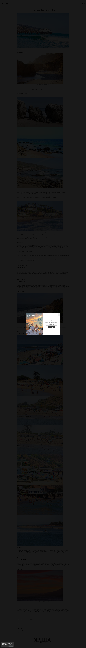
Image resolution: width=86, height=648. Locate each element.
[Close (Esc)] (59, 314)
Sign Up (51, 327)
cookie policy (10, 644)
